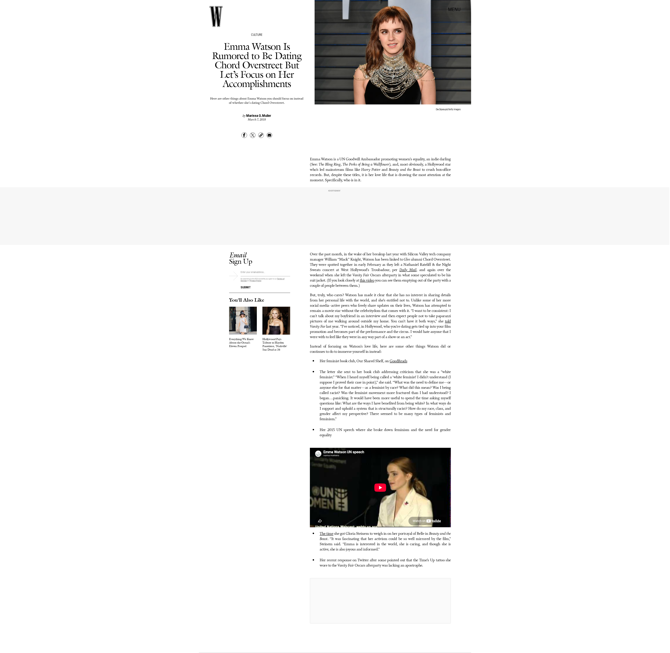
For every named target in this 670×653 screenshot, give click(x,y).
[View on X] (380, 601)
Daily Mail (407, 270)
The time (326, 533)
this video (367, 280)
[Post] (252, 135)
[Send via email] (269, 135)
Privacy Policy (255, 280)
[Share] (244, 135)
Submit (246, 287)
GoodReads (398, 361)
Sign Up (240, 258)
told (448, 321)
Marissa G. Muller (258, 115)
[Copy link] (261, 135)
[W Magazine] (216, 16)
